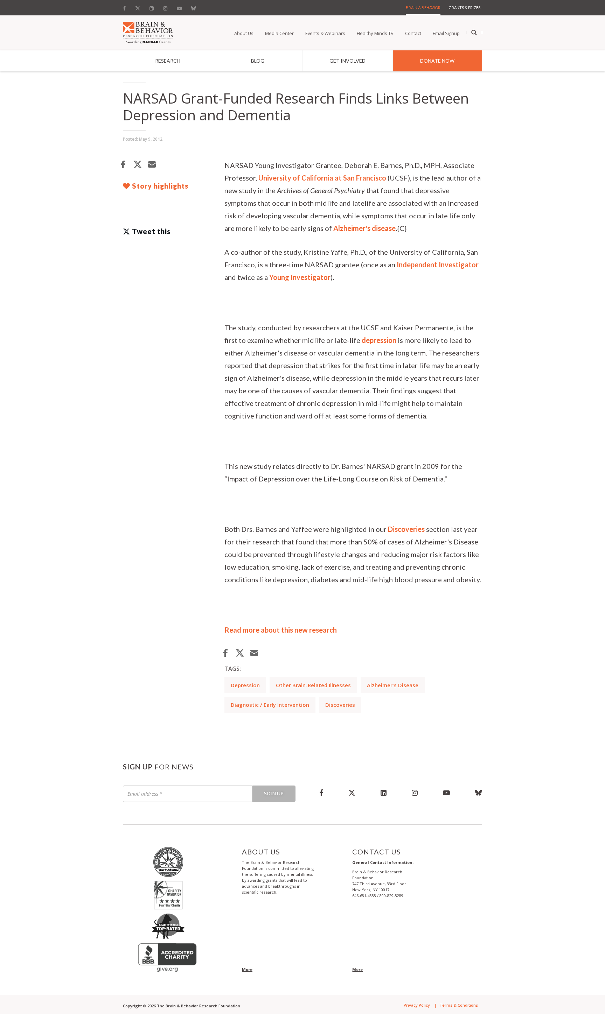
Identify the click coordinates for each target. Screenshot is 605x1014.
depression (379, 340)
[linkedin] (383, 792)
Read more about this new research (280, 630)
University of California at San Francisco (322, 178)
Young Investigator (300, 277)
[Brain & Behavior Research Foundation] (148, 32)
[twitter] (352, 792)
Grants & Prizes (464, 7)
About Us (243, 33)
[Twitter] (137, 6)
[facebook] (321, 792)
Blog (257, 61)
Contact (413, 33)
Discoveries (406, 529)
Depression (245, 685)
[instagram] (414, 792)
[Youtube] (179, 6)
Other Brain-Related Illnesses (313, 685)
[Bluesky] (193, 6)
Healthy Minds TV (375, 33)
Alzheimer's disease (364, 228)
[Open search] (474, 33)
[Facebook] (126, 6)
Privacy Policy (417, 1005)
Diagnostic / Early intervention (270, 704)
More (247, 969)
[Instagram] (165, 6)
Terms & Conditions (458, 1005)
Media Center (279, 33)
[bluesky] (472, 792)
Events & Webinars (325, 33)
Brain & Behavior (423, 7)
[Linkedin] (151, 6)
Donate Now (437, 61)
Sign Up (274, 793)
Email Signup (446, 33)
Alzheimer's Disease (392, 685)
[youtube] (446, 792)
